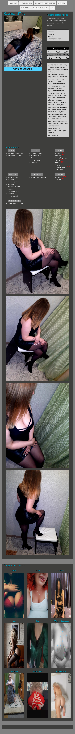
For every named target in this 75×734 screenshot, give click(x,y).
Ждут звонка (26, 3)
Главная (13, 3)
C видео (61, 3)
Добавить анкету (40, 8)
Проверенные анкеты (45, 3)
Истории (25, 8)
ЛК (53, 8)
